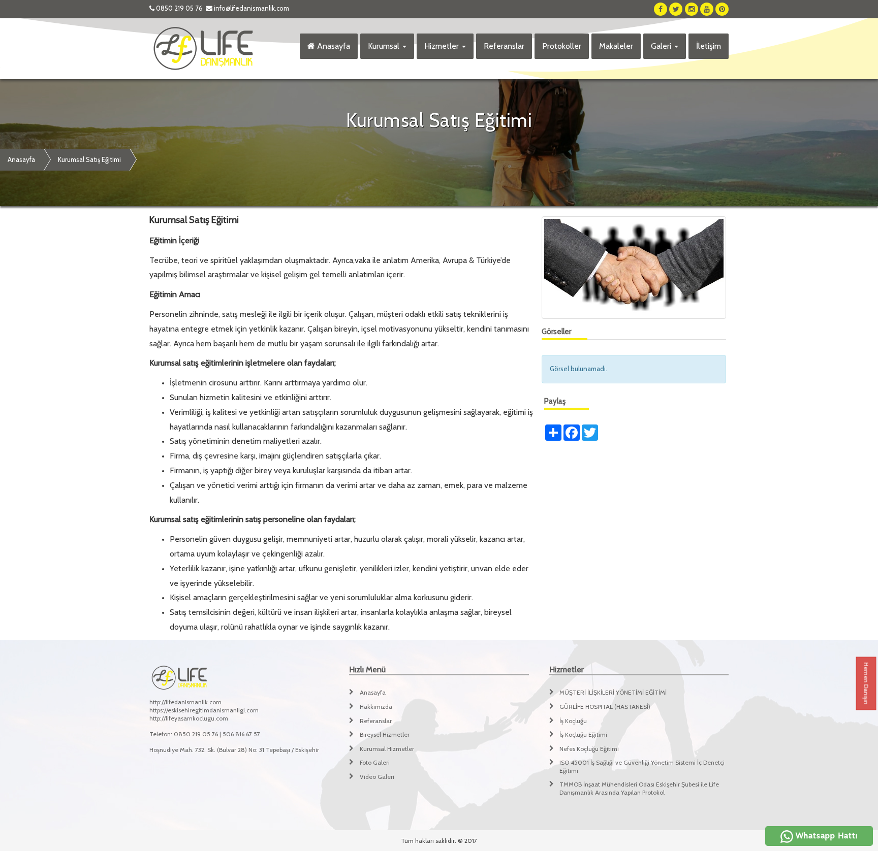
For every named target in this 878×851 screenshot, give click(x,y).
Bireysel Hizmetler (385, 734)
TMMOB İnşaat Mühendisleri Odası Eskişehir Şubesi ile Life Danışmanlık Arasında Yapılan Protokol (639, 788)
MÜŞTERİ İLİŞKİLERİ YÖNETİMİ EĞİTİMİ (613, 692)
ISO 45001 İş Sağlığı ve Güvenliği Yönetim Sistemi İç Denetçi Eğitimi (642, 766)
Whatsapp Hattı (825, 835)
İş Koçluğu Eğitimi (583, 734)
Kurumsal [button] (384, 46)
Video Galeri (377, 776)
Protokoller (561, 46)
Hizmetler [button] (442, 46)
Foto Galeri (375, 762)
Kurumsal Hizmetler (387, 748)
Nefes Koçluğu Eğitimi (589, 748)
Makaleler (616, 46)
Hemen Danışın (866, 684)
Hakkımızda (376, 706)
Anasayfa (332, 46)
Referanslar (504, 46)
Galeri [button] (662, 46)
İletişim (708, 46)
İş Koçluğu (573, 721)
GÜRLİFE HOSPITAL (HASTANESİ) (604, 706)
